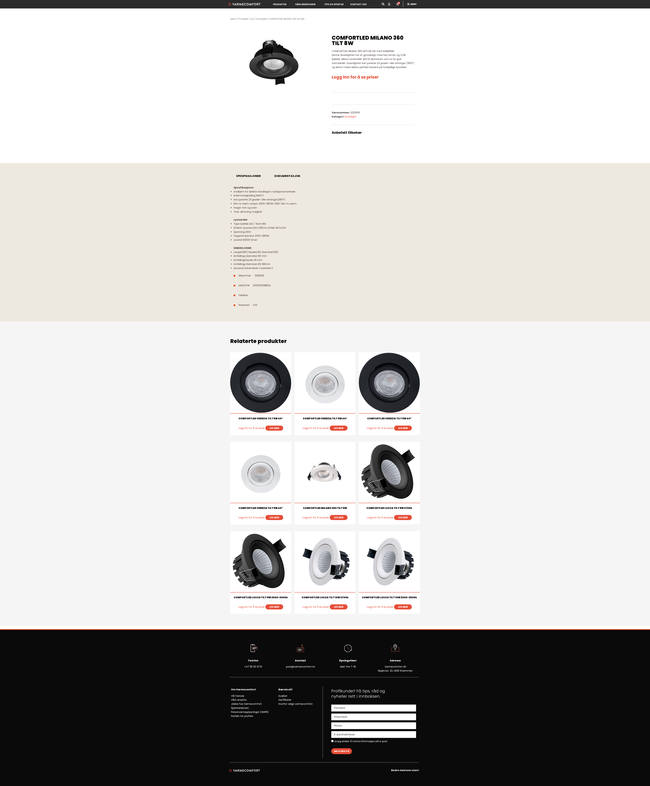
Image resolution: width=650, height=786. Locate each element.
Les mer (274, 428)
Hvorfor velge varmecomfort (295, 704)
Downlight (261, 18)
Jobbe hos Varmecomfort (246, 704)
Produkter (279, 4)
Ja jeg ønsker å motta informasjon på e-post (360, 741)
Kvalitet (282, 696)
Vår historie (237, 696)
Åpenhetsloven (240, 708)
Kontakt (300, 660)
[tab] (248, 176)
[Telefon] (253, 648)
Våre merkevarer (305, 4)
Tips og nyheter (334, 4)
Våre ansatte (238, 700)
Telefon (253, 660)
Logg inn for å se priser (355, 77)
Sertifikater (284, 700)
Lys (252, 18)
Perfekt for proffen (242, 716)
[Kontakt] (300, 648)
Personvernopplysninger (245, 712)
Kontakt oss (358, 4)
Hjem (233, 18)
